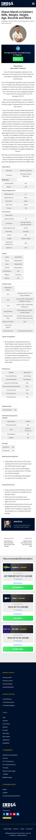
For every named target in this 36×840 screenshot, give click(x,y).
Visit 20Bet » (18, 618)
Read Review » (18, 583)
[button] (4, 814)
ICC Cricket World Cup (9, 764)
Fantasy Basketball (8, 687)
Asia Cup (5, 758)
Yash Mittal (18, 521)
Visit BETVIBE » (18, 649)
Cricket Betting (7, 699)
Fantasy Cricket (7, 677)
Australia (5, 720)
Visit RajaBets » (18, 587)
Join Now (18, 59)
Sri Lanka (5, 730)
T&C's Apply (19, 579)
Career (22, 829)
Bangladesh (6, 743)
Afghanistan (6, 740)
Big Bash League (7, 777)
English (5, 789)
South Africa (6, 724)
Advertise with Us (22, 835)
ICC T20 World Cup (8, 761)
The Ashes (5, 768)
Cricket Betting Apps (9, 705)
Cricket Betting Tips (8, 702)
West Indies (6, 733)
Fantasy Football (7, 680)
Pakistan (5, 727)
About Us (16, 829)
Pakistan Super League (9, 771)
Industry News (8, 829)
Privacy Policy (21, 833)
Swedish (5, 792)
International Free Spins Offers (11, 796)
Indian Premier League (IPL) (10, 755)
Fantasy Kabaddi (7, 684)
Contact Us (29, 829)
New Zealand (6, 736)
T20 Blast (5, 774)
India (4, 717)
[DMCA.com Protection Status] (7, 818)
